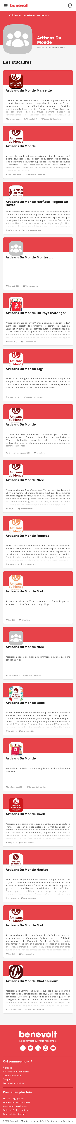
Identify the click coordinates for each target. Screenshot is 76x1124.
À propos (7, 1067)
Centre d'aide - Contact (14, 1114)
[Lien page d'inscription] (70, 5)
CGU (42, 1121)
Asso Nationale (23, 1110)
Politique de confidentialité (60, 1121)
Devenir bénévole (12, 1075)
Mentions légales (29, 1121)
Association (8, 1106)
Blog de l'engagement (13, 1098)
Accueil (40, 48)
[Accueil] (16, 5)
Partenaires (18, 1083)
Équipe (6, 1079)
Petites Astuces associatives (16, 1102)
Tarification (21, 1106)
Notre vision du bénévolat (16, 1071)
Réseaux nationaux (56, 48)
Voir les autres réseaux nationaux (28, 15)
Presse (6, 1083)
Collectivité (8, 1110)
